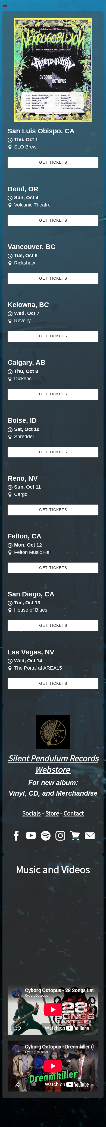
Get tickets (53, 162)
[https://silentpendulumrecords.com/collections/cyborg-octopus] (75, 837)
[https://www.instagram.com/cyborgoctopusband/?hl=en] (60, 837)
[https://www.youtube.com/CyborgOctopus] (31, 837)
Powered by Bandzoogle (53, 1116)
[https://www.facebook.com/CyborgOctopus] (16, 837)
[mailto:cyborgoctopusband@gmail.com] (90, 837)
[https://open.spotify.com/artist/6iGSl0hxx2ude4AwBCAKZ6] (46, 837)
